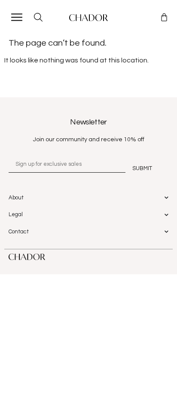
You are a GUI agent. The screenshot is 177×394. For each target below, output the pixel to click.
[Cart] (164, 17)
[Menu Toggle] (16, 17)
